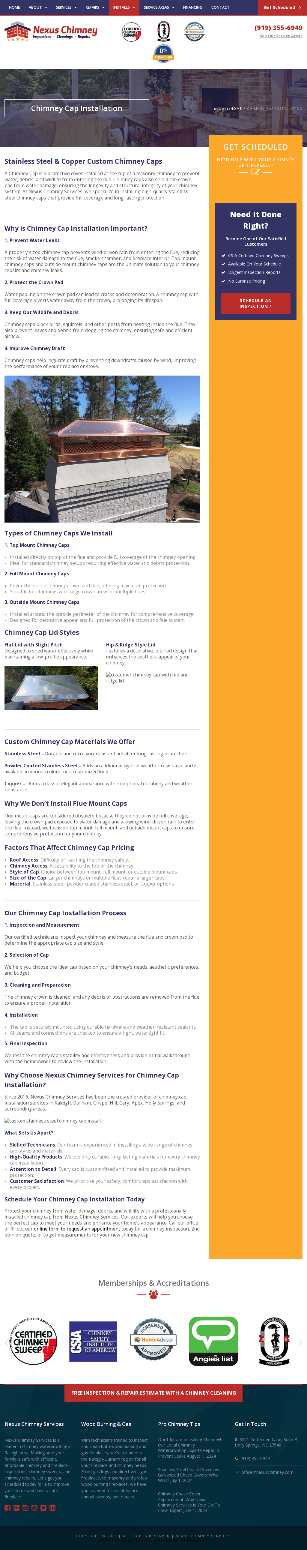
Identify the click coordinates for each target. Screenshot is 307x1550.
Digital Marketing (157, 1540)
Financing (192, 7)
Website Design (116, 1540)
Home (14, 7)
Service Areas (156, 7)
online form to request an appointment (77, 1229)
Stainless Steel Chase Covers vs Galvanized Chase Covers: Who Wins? (188, 1475)
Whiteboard (194, 1540)
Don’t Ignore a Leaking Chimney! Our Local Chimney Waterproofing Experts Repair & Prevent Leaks (189, 1448)
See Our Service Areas (281, 35)
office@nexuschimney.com (267, 1472)
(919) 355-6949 (279, 27)
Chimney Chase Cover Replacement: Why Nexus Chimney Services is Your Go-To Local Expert (189, 1502)
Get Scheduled (280, 7)
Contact (220, 7)
